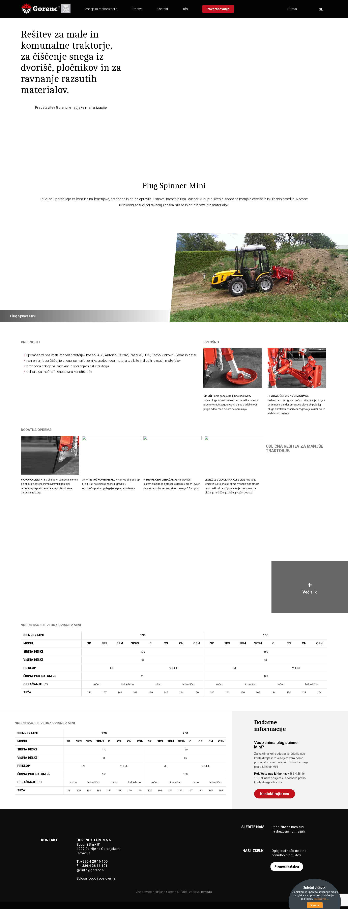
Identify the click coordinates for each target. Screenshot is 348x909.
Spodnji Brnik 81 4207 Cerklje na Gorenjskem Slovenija (98, 848)
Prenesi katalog (286, 866)
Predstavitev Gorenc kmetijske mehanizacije (71, 107)
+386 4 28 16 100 (94, 861)
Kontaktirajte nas (274, 794)
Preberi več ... (321, 899)
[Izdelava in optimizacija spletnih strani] (206, 892)
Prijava (292, 9)
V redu (315, 905)
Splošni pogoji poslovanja (96, 878)
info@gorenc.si (93, 870)
